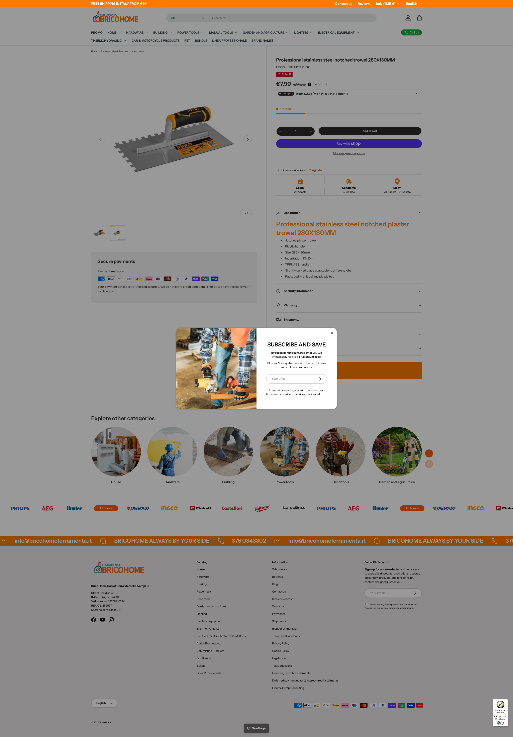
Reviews (364, 4)
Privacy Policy (286, 390)
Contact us (343, 4)
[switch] (500, 723)
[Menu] (506, 701)
